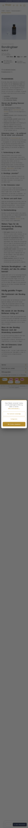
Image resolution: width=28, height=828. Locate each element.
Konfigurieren (14, 419)
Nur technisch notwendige (14, 413)
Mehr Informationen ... (14, 408)
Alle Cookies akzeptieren (14, 424)
